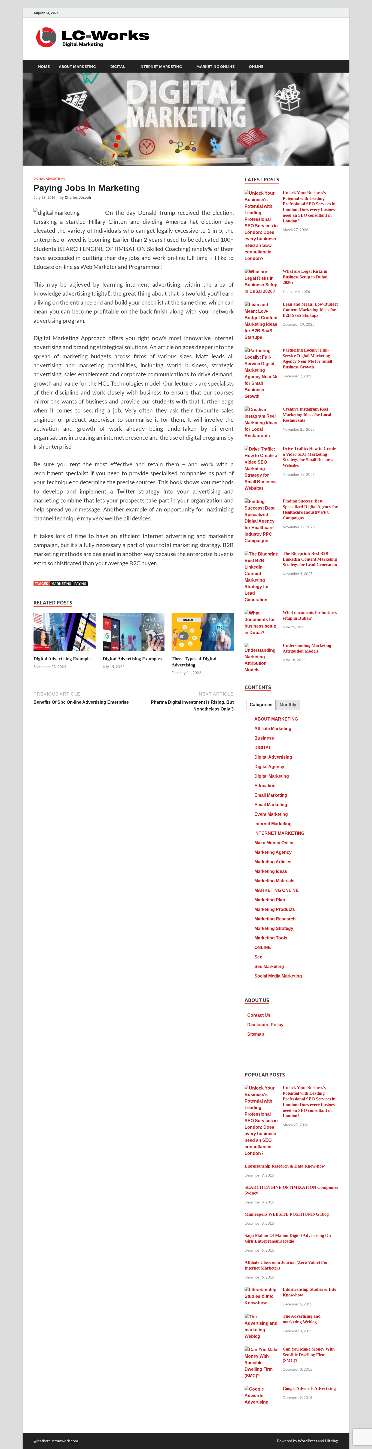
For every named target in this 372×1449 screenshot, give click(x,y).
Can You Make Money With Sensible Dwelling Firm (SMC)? (309, 1355)
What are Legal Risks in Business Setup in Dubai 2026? (305, 277)
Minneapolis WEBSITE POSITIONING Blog (287, 1214)
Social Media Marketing (278, 976)
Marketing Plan (269, 900)
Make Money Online (274, 842)
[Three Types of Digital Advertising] (203, 634)
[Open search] (336, 66)
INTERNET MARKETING (160, 66)
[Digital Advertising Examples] (64, 634)
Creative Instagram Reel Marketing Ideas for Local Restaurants (307, 415)
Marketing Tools (270, 938)
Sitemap (255, 1034)
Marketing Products (274, 909)
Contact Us (258, 1015)
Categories (261, 704)
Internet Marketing (273, 823)
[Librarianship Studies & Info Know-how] (262, 1290)
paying (80, 584)
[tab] (260, 705)
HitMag (331, 1440)
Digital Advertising (49, 179)
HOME (44, 66)
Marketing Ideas (270, 871)
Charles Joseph (78, 198)
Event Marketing (271, 814)
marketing (61, 584)
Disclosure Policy (265, 1024)
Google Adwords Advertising (309, 1388)
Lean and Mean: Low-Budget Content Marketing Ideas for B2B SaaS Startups (310, 310)
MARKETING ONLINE (215, 66)
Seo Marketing (269, 966)
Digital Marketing (271, 776)
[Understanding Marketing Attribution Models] (262, 646)
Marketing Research (275, 919)
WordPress (307, 1440)
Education (265, 785)
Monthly (288, 704)
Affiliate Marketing (272, 728)
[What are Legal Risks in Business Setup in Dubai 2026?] (262, 272)
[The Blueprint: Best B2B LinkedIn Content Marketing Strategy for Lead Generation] (262, 554)
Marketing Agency (273, 852)
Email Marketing (270, 795)
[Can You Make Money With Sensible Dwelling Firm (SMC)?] (262, 1350)
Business (264, 738)
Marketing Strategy (273, 928)
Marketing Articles (272, 862)
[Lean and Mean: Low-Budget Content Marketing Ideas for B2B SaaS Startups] (262, 305)
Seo (258, 957)
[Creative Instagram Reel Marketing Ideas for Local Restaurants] (262, 410)
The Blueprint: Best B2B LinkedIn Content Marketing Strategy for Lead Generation (310, 559)
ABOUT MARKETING (77, 66)
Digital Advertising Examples (63, 658)
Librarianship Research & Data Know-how (285, 1166)
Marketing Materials (274, 881)
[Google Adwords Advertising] (262, 1389)
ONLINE (256, 66)
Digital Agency (269, 766)
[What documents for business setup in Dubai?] (262, 613)
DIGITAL (117, 66)
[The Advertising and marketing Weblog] (262, 1317)
